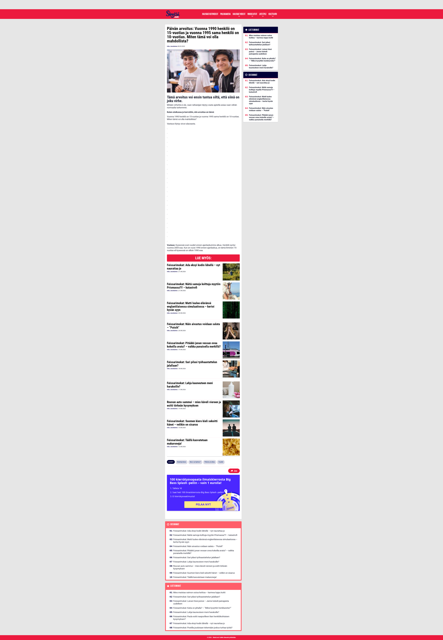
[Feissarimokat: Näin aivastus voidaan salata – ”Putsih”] (231, 330)
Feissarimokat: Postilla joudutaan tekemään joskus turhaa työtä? (202, 627)
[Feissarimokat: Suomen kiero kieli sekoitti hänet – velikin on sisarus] (231, 427)
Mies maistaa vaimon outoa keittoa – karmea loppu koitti (199, 592)
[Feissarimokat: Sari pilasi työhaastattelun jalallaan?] (231, 369)
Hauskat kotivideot (210, 14)
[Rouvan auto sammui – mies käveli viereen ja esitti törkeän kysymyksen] (231, 408)
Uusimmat (174, 524)
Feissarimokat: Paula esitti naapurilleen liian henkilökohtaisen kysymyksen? (201, 617)
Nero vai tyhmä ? (195, 462)
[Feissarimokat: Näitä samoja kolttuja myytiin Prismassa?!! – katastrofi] (231, 290)
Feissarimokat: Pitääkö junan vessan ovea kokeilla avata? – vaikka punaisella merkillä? (194, 344)
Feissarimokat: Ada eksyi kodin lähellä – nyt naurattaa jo (193, 266)
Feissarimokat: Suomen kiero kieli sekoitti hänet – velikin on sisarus (192, 422)
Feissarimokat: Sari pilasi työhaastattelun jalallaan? (192, 363)
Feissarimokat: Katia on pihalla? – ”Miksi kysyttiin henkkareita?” (202, 608)
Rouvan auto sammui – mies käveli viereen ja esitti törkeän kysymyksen (194, 403)
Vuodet (221, 462)
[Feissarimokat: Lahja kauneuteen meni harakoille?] (231, 389)
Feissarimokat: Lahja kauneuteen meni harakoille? (190, 384)
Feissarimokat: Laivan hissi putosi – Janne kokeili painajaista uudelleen (201, 602)
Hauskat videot (239, 14)
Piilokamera (225, 14)
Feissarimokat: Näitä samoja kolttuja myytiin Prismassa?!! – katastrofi (193, 285)
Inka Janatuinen (172, 46)
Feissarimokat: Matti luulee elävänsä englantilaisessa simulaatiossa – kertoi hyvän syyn (190, 306)
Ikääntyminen (181, 462)
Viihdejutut (252, 14)
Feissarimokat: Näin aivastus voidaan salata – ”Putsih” (193, 325)
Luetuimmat (175, 586)
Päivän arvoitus (210, 462)
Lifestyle (262, 14)
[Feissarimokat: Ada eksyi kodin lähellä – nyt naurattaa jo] (231, 271)
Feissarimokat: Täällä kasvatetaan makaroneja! (187, 441)
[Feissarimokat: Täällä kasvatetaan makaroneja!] (231, 447)
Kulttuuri (273, 14)
